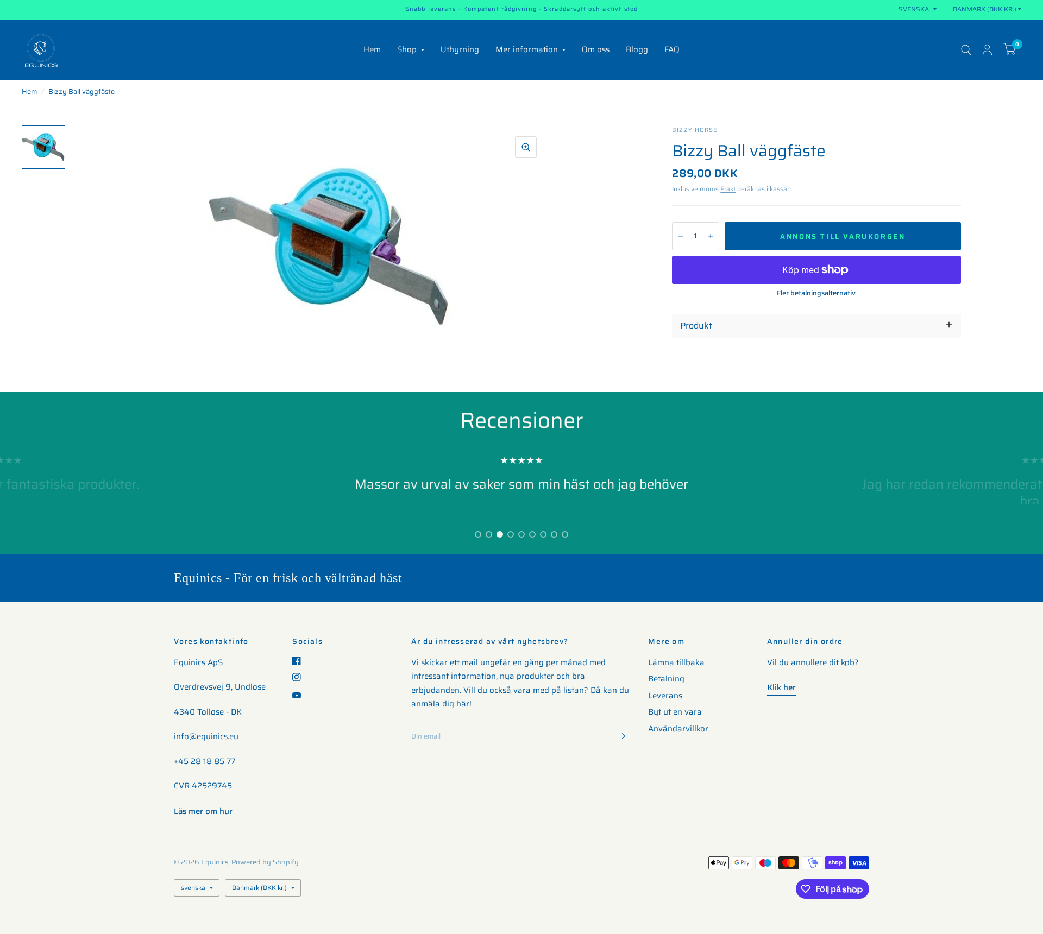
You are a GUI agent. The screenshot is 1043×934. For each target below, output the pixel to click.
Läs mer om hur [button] (203, 811)
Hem (372, 49)
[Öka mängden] (710, 236)
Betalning (666, 678)
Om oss (596, 49)
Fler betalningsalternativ (816, 293)
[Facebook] (300, 661)
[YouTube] (300, 695)
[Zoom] (526, 147)
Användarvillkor (678, 728)
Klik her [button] (781, 687)
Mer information (526, 49)
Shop (407, 49)
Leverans (665, 695)
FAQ (672, 49)
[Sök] (966, 50)
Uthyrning (460, 49)
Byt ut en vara (675, 711)
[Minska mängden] (681, 236)
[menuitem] (372, 49)
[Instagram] (300, 677)
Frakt (728, 189)
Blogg (637, 49)
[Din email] (621, 736)
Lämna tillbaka (676, 662)
